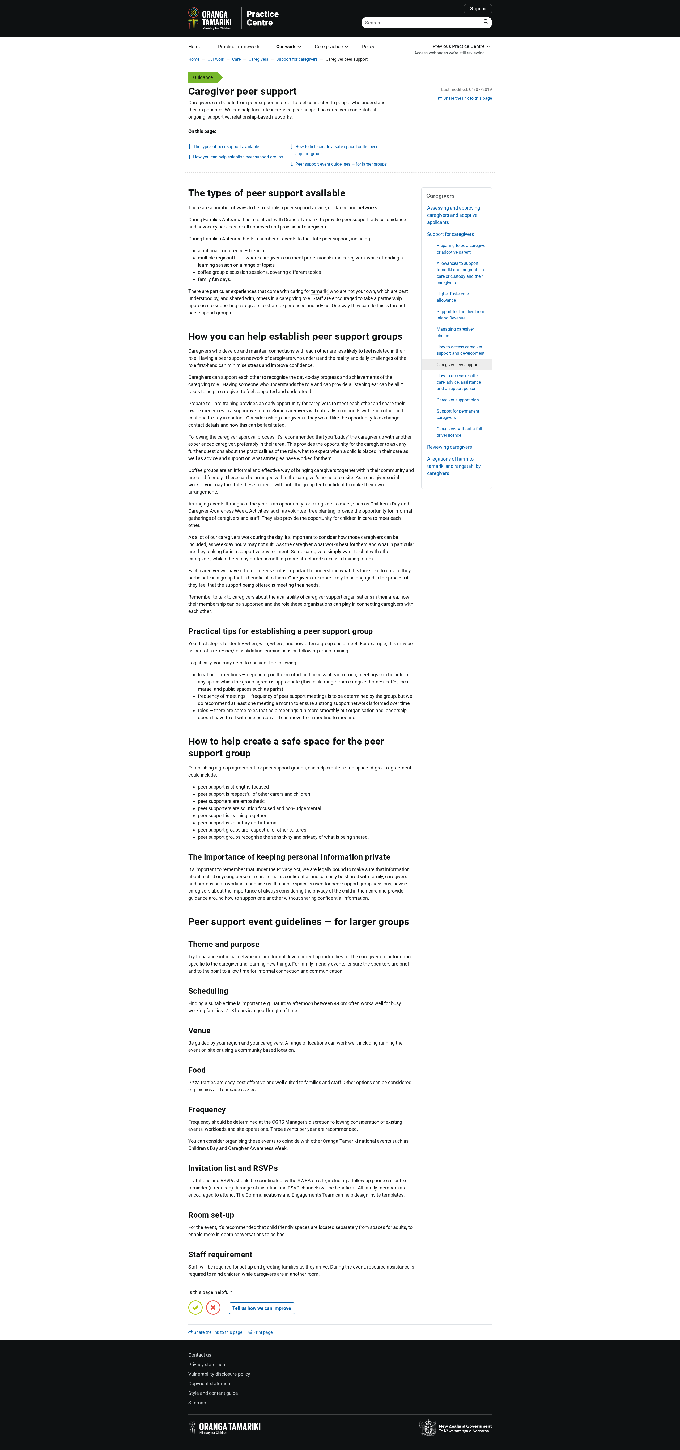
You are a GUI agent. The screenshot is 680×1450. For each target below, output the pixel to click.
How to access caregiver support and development (460, 350)
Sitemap (197, 1402)
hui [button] (237, 258)
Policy (368, 46)
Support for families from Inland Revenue (460, 315)
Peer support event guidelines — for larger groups (341, 164)
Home (194, 46)
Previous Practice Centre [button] (459, 46)
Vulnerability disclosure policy (219, 1374)
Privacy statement (207, 1364)
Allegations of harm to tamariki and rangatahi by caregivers (454, 466)
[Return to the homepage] (266, 18)
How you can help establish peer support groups (238, 156)
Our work (215, 59)
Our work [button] (286, 46)
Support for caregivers (297, 59)
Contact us (199, 1355)
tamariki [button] (320, 291)
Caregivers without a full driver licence (459, 432)
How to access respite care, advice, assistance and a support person (459, 382)
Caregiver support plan (458, 399)
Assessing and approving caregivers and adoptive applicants (453, 215)
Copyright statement (210, 1383)
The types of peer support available (226, 146)
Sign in (478, 8)
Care (236, 59)
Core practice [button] (329, 46)
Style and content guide (213, 1393)
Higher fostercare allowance (453, 297)
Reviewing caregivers (449, 447)
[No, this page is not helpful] (213, 1307)
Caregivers (258, 59)
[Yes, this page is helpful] (195, 1307)
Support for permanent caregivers (458, 414)
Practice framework (239, 46)
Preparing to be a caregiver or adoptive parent (462, 248)
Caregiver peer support (458, 364)
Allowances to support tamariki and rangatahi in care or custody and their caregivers (460, 273)
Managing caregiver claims (455, 332)
